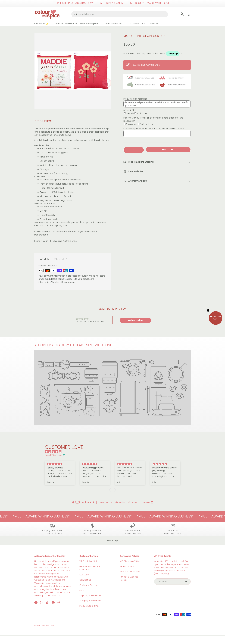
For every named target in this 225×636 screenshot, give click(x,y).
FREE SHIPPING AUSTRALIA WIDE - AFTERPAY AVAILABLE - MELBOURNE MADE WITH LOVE (113, 3)
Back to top (112, 540)
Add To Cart (168, 149)
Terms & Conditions (130, 571)
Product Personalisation (135, 98)
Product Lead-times (89, 605)
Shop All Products (114, 23)
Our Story (84, 574)
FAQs (81, 590)
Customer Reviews (88, 585)
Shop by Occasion (64, 23)
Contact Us (85, 579)
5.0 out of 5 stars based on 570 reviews (119, 502)
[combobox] (119, 14)
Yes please (131, 124)
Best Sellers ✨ (41, 23)
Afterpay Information (90, 600)
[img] (114, 452)
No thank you (147, 124)
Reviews (154, 23)
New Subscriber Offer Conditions (90, 568)
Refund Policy (127, 566)
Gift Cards (134, 23)
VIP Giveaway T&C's (130, 561)
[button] (110, 489)
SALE (144, 23)
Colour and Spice (47, 626)
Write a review (135, 320)
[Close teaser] (208, 310)
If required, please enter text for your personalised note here (153, 128)
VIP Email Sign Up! (88, 561)
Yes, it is (130, 113)
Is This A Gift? (129, 110)
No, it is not (142, 113)
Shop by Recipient (89, 23)
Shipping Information (90, 595)
